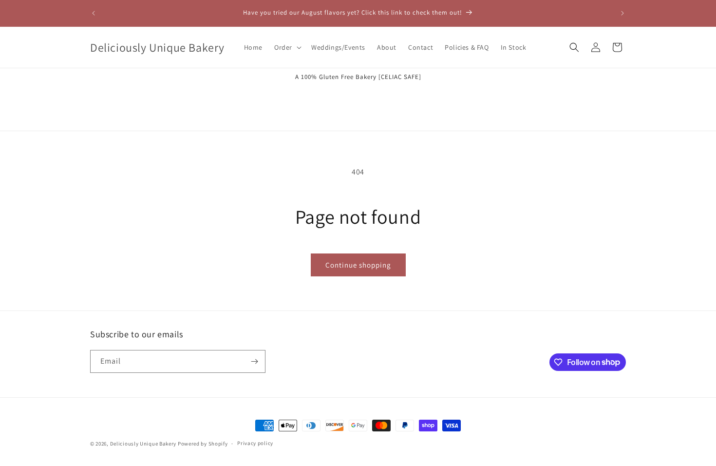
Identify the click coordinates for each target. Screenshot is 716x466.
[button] (286, 47)
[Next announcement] (622, 13)
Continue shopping (358, 265)
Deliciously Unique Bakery (143, 443)
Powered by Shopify (203, 443)
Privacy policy (255, 443)
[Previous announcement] (93, 13)
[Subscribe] (254, 361)
